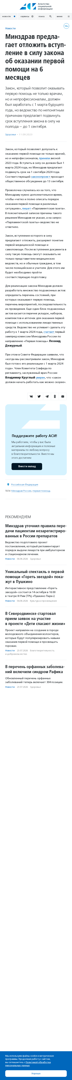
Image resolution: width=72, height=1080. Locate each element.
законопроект (41, 176)
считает (49, 332)
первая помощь (41, 490)
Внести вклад (27, 466)
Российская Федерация (24, 484)
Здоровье (10, 134)
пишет (27, 208)
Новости (10, 28)
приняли (45, 158)
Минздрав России (21, 490)
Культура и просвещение (43, 601)
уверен (40, 377)
